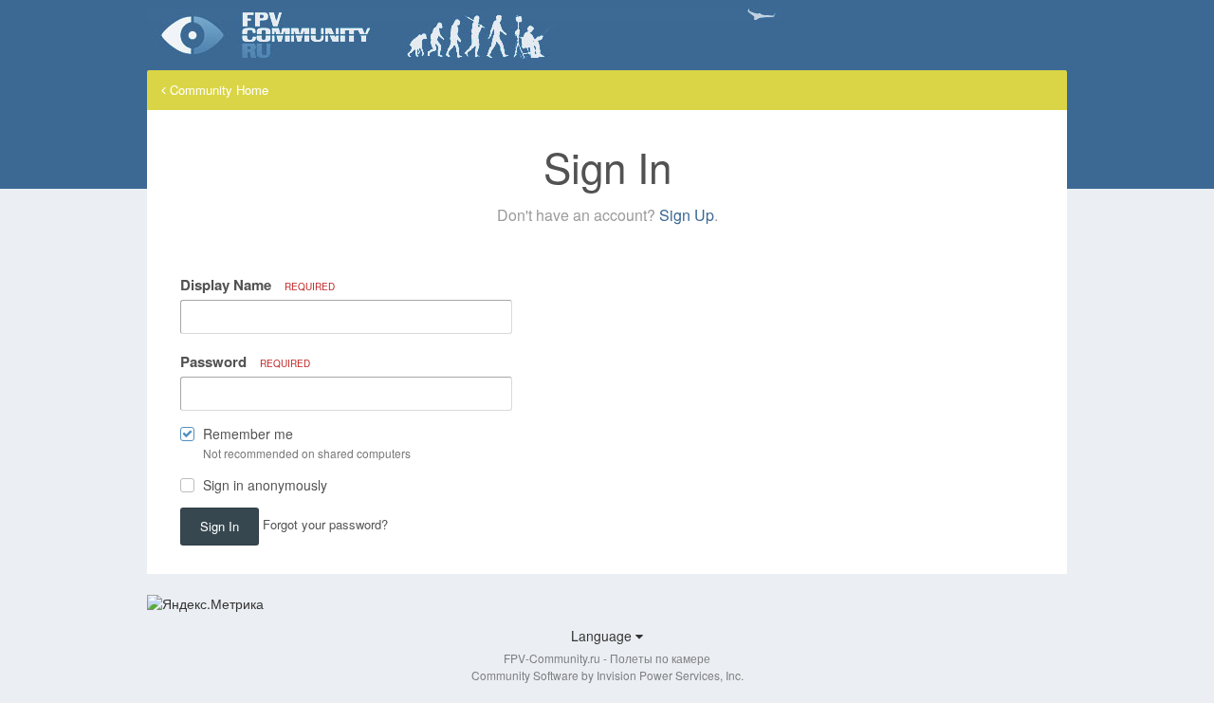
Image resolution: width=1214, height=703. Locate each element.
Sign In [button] (219, 526)
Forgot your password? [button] (325, 524)
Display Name (257, 284)
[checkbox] (187, 438)
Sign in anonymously (265, 484)
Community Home (217, 90)
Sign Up (686, 215)
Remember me (248, 433)
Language (603, 635)
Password (245, 361)
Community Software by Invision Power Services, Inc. (607, 675)
